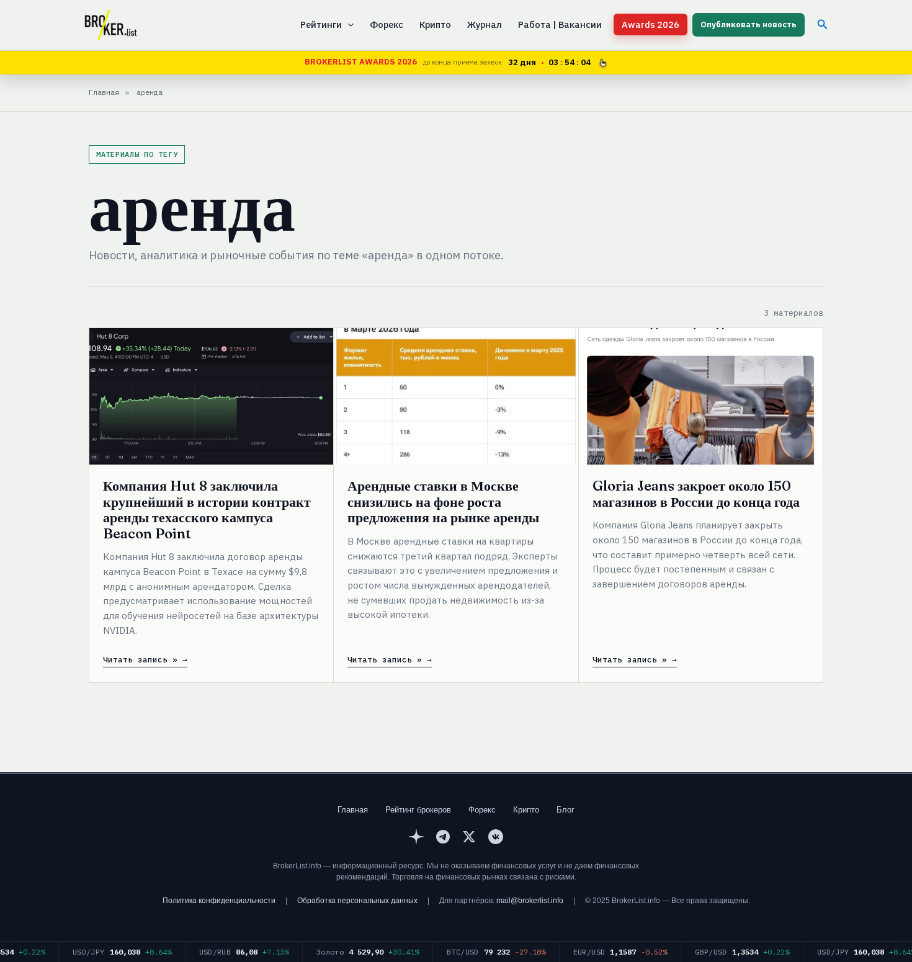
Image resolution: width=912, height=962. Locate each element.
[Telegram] (443, 838)
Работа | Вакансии (560, 24)
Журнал (484, 24)
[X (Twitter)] (469, 838)
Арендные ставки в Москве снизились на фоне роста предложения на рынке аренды (443, 501)
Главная (353, 809)
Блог (565, 809)
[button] (348, 25)
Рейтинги (321, 24)
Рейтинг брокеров (418, 809)
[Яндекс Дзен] (416, 838)
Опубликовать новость (748, 24)
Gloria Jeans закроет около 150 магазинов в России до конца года (696, 493)
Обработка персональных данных (357, 900)
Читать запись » (140, 660)
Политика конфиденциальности (219, 900)
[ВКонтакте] (495, 838)
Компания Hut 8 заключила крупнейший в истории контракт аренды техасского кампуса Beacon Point (207, 509)
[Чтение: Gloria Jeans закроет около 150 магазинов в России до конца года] (701, 396)
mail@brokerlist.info (529, 900)
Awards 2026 (650, 24)
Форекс (386, 24)
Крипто (435, 24)
